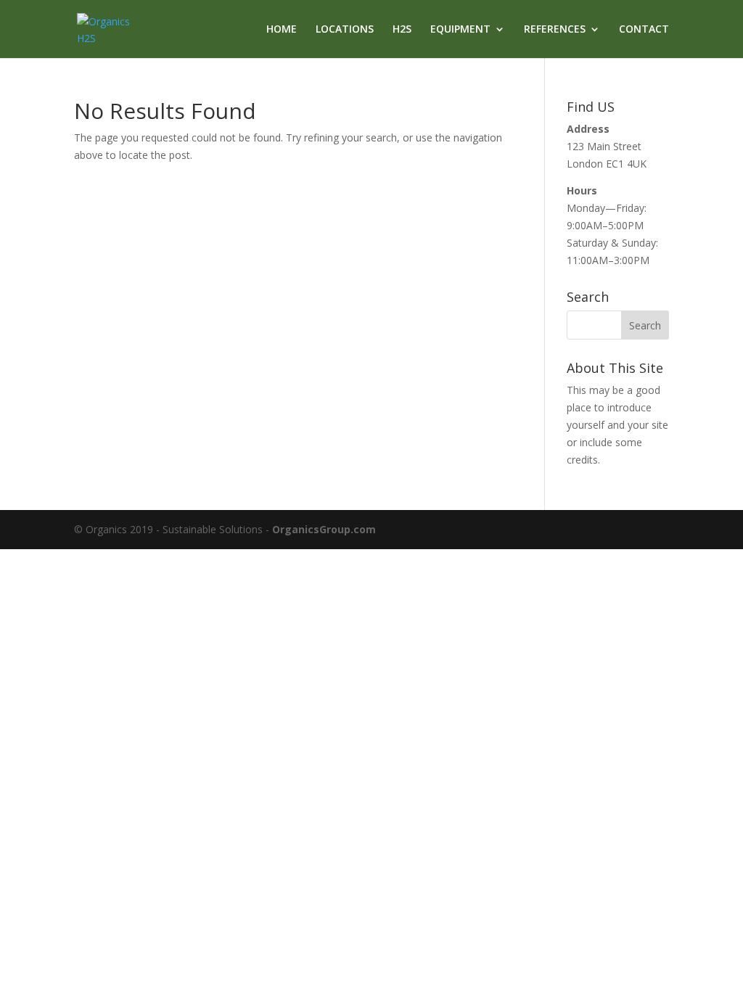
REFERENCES (555, 30)
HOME (281, 30)
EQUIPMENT (460, 30)
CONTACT (644, 30)
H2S (402, 30)
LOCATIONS (345, 30)
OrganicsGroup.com (324, 529)
